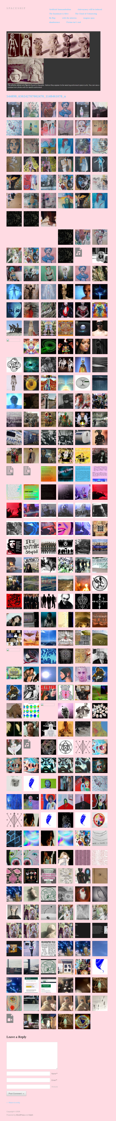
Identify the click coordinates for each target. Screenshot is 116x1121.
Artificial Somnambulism (60, 10)
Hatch (31, 1115)
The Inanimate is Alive (58, 14)
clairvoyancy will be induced (90, 10)
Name (54, 1073)
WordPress (20, 1115)
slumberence (54, 22)
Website (54, 1086)
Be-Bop (52, 18)
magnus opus (88, 18)
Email (54, 1080)
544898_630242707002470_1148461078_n (36, 96)
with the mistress (69, 18)
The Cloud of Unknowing (86, 14)
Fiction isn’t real (73, 22)
